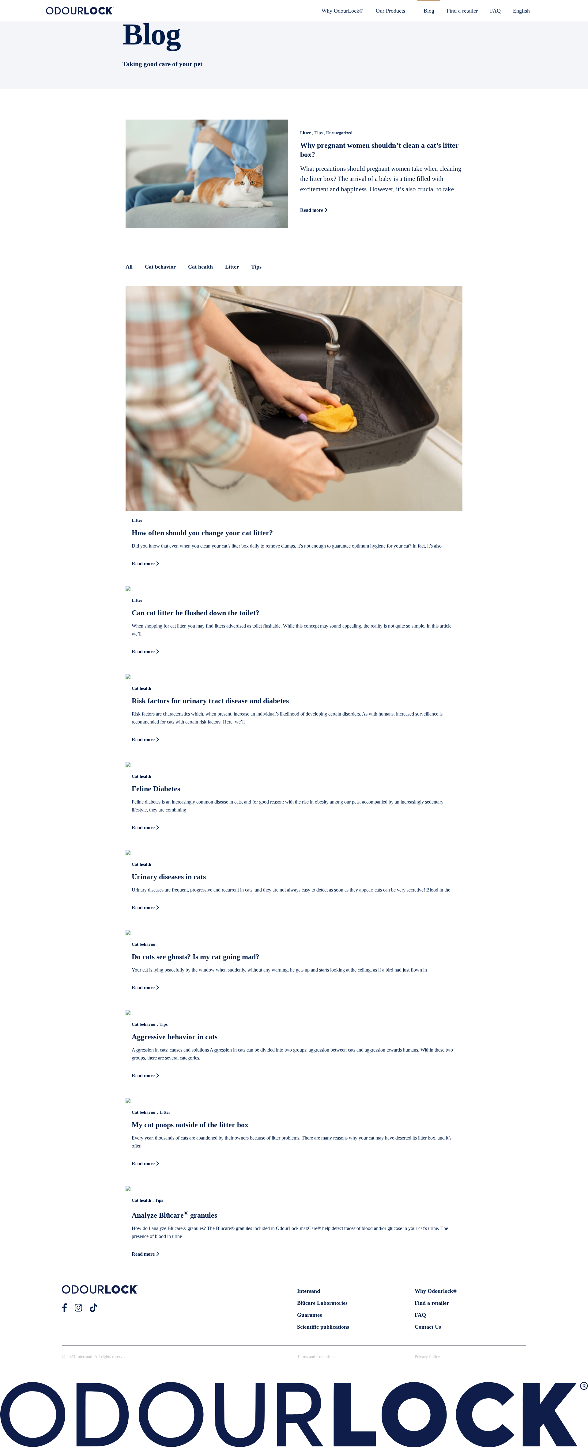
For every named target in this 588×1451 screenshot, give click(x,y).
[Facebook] (64, 1308)
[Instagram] (78, 1308)
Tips (256, 267)
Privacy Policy (427, 1356)
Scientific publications (323, 1327)
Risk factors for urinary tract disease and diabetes (210, 701)
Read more (312, 210)
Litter (232, 267)
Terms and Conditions (316, 1356)
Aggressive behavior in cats (174, 1037)
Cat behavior (160, 267)
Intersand (308, 1291)
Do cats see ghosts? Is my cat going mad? (195, 957)
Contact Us (428, 1327)
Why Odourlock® (436, 1291)
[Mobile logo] (294, 1445)
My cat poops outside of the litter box (190, 1125)
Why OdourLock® (343, 11)
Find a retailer (462, 11)
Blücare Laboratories (322, 1303)
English (521, 11)
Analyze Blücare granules (174, 1215)
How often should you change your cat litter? (202, 533)
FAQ (495, 11)
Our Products (390, 11)
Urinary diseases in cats (169, 877)
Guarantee (309, 1315)
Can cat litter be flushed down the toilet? (195, 613)
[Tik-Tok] (93, 1308)
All (129, 267)
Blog (429, 11)
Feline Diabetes (156, 789)
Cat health (200, 267)
